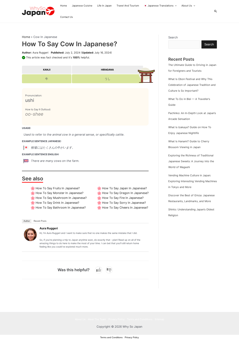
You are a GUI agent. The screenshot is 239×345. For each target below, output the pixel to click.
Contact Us (66, 16)
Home (63, 5)
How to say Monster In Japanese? (59, 193)
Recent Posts (40, 221)
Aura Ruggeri (40, 52)
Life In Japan (104, 5)
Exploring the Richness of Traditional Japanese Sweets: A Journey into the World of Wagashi (191, 161)
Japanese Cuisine (82, 5)
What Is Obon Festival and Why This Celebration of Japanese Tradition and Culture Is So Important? (192, 84)
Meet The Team (97, 319)
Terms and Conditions (139, 319)
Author (27, 221)
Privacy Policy (116, 319)
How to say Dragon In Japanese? (125, 193)
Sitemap (159, 319)
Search (173, 37)
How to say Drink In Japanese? (57, 202)
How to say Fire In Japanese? (123, 198)
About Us (186, 5)
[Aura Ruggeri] (30, 234)
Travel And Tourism (128, 5)
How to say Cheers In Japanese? (125, 207)
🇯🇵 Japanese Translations (158, 5)
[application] (175, 5)
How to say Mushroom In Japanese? (61, 198)
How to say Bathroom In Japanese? (61, 207)
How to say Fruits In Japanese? (58, 188)
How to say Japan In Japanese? (124, 188)
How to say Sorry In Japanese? (124, 202)
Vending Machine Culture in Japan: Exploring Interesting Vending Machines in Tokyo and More (192, 181)
